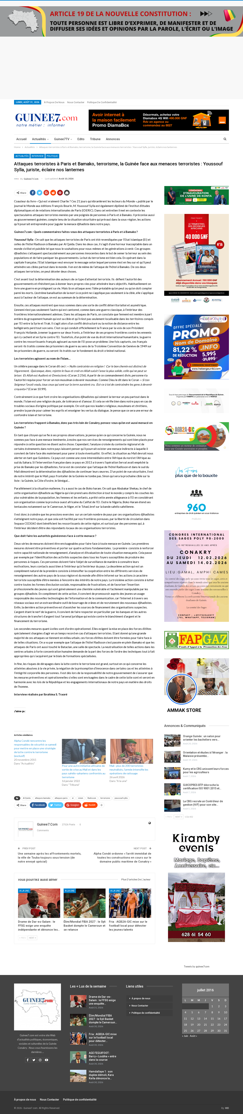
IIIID (227, 1108)
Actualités (39, 139)
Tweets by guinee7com (196, 966)
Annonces (113, 139)
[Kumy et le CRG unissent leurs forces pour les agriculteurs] (172, 773)
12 (192, 1018)
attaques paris (61, 798)
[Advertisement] (121, 65)
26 (192, 1030)
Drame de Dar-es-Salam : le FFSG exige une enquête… (102, 1000)
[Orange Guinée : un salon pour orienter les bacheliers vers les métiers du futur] (172, 741)
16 (218, 1018)
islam (80, 798)
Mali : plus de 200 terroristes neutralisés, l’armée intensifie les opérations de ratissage (129, 769)
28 (205, 1030)
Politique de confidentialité (102, 102)
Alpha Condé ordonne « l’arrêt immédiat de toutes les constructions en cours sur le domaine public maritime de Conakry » (122, 857)
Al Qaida (27, 798)
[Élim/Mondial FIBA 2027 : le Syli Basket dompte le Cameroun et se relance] (85, 903)
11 (185, 1018)
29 (212, 1030)
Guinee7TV (61, 139)
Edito (80, 139)
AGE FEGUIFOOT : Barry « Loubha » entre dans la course (102, 1056)
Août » (193, 1035)
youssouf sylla (121, 798)
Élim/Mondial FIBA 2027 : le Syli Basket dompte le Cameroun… (103, 1019)
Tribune (95, 139)
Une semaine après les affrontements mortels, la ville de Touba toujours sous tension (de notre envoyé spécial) (49, 857)
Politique (52, 156)
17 (225, 1018)
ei (73, 798)
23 (218, 1024)
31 (225, 1030)
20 (198, 1024)
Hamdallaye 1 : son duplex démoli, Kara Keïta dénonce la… (101, 1075)
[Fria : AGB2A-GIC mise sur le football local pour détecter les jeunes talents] (130, 903)
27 (198, 1030)
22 (212, 1024)
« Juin (185, 1035)
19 (192, 1024)
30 (218, 1030)
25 (185, 1030)
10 (225, 1012)
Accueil (21, 139)
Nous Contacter (75, 102)
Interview (37, 156)
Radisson (92, 798)
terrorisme (105, 798)
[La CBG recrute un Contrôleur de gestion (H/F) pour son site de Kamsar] (172, 806)
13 (198, 1018)
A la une (24, 890)
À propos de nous (54, 102)
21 (205, 1024)
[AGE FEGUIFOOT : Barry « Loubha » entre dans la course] (78, 1057)
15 (212, 1018)
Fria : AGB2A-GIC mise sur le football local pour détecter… (103, 1038)
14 (205, 1018)
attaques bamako (42, 798)
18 (185, 1024)
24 (225, 1024)
